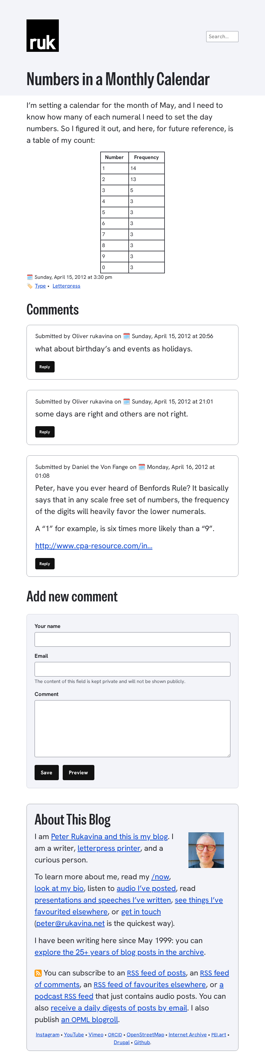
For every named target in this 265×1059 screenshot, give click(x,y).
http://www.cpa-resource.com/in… (94, 546)
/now (160, 876)
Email (41, 655)
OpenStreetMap (145, 1034)
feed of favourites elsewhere (150, 984)
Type (40, 285)
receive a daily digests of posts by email (119, 1008)
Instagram (47, 1034)
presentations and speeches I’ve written (103, 900)
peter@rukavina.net (70, 923)
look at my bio (59, 888)
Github (142, 1042)
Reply (44, 367)
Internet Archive (188, 1034)
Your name (47, 626)
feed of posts (156, 973)
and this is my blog (109, 836)
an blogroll (89, 1019)
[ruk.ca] (132, 35)
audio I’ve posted (146, 888)
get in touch (141, 911)
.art (218, 1034)
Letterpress (66, 285)
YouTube (74, 1034)
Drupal (122, 1042)
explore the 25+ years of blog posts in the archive (119, 952)
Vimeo (96, 1034)
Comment (46, 694)
